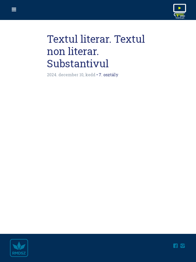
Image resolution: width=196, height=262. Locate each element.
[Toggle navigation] (14, 9)
